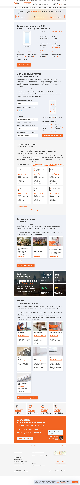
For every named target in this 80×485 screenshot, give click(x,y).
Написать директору (56, 0)
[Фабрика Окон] (17, 3)
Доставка (34, 463)
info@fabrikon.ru (17, 472)
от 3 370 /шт (22, 386)
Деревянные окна (28, 7)
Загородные (57, 409)
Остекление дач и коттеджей (20, 461)
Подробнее (21, 256)
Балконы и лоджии (18, 459)
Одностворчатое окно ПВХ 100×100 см (23, 173)
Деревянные (44, 409)
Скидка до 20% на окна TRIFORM (40, 16)
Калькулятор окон (62, 466)
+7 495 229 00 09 (23, 472)
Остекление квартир (18, 457)
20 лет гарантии (35, 11)
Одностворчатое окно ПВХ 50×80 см (55, 192)
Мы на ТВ (33, 445)
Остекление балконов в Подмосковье (22, 466)
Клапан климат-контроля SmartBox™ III (40, 455)
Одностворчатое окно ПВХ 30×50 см (39, 192)
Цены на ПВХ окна (30, 0)
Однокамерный (56, 47)
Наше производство (21, 0)
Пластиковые (19, 409)
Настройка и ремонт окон (38, 452)
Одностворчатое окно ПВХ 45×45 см (23, 192)
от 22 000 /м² (38, 335)
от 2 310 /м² (22, 361)
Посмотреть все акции (25, 265)
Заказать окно (23, 65)
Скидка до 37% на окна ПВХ (24, 16)
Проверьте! (28, 283)
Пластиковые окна (18, 7)
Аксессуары (44, 0)
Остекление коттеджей (60, 7)
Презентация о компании (60, 463)
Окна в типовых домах (19, 463)
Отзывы (49, 0)
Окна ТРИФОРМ (38, 7)
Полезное (34, 466)
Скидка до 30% (57, 16)
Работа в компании (62, 465)
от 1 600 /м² (22, 335)
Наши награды (27, 445)
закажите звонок (58, 4)
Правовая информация (62, 472)
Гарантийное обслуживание (38, 465)
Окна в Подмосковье (18, 465)
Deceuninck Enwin (57, 31)
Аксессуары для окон (37, 453)
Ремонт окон (38, 0)
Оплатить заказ (19, 445)
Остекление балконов (48, 7)
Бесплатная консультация (27, 398)
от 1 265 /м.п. (54, 359)
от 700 (52, 335)
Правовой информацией (61, 482)
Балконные (31, 409)
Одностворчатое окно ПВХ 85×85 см (55, 173)
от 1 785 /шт (38, 361)
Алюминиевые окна (18, 455)
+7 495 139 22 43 (57, 3)
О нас (15, 0)
